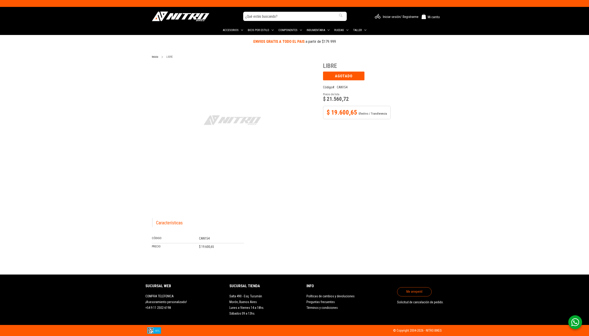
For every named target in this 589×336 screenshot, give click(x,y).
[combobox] (295, 16)
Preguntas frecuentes (320, 302)
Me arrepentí (414, 291)
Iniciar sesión (391, 17)
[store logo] (180, 16)
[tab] (169, 222)
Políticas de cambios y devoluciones (330, 296)
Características (169, 223)
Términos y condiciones (322, 308)
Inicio (155, 56)
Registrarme (411, 17)
